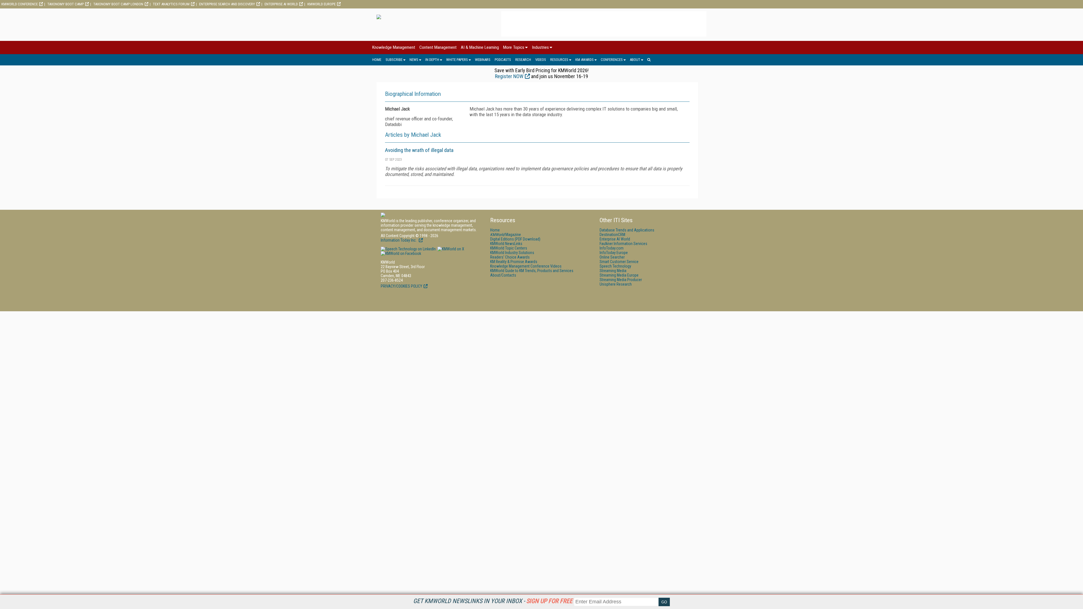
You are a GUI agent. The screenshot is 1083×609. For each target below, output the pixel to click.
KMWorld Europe (321, 4)
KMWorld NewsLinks (506, 243)
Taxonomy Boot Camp (65, 4)
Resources (559, 60)
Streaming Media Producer (621, 279)
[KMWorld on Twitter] (450, 249)
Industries (540, 47)
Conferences (612, 60)
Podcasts (503, 60)
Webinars (482, 60)
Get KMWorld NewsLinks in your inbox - (493, 600)
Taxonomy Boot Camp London (118, 4)
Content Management (438, 47)
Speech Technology (615, 266)
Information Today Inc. (399, 240)
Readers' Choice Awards (510, 257)
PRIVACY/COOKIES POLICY (401, 286)
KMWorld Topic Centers (508, 248)
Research (523, 60)
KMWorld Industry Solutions (512, 252)
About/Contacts (503, 275)
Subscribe (394, 60)
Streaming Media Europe (619, 275)
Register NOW (509, 76)
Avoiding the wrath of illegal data (419, 150)
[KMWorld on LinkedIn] (408, 249)
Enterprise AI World (281, 4)
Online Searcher (612, 257)
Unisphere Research (616, 284)
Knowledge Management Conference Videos (526, 266)
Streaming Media (613, 270)
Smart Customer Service (619, 261)
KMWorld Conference (19, 4)
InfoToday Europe (614, 252)
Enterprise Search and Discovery (227, 4)
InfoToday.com (612, 248)
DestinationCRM (612, 234)
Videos (540, 60)
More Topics (513, 47)
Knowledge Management (393, 47)
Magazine (505, 234)
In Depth (432, 60)
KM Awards (584, 60)
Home (376, 60)
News (414, 60)
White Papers (457, 60)
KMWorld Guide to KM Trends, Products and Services (531, 270)
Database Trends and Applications (627, 230)
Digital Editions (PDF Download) (515, 239)
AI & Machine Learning (480, 47)
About (635, 60)
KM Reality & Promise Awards (513, 261)
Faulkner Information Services (623, 243)
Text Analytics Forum (171, 4)
